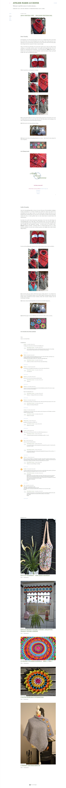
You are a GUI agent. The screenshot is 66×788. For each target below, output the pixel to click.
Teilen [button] (10, 13)
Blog (19, 8)
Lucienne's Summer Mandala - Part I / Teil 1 (36, 661)
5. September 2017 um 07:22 (39, 491)
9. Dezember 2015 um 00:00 (31, 366)
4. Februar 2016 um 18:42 (38, 443)
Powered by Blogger (34, 784)
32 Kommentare (26, 767)
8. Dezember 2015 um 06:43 (39, 360)
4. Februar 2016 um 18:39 (38, 433)
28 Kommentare (26, 633)
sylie (24, 485)
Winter (10, 20)
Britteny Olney (26, 420)
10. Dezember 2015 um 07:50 (31, 386)
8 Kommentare (26, 699)
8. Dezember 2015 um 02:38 (30, 355)
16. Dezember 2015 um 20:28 (39, 403)
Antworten (26, 364)
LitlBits (25, 355)
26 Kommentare (26, 663)
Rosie (24, 440)
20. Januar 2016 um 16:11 (32, 420)
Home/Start (15, 8)
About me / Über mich (24, 8)
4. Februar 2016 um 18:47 (38, 449)
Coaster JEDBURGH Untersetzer (32, 697)
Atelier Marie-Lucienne (26, 3)
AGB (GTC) (40, 8)
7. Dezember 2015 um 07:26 (31, 344)
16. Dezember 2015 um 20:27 (39, 393)
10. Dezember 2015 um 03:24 (31, 376)
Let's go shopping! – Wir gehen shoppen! (35, 575)
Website (38, 193)
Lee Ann (25, 430)
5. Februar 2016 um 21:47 (30, 457)
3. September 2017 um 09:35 (30, 485)
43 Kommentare (26, 577)
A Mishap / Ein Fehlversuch (30, 765)
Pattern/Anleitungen (33, 8)
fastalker (25, 468)
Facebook (38, 191)
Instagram (38, 190)
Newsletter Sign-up (43, 188)
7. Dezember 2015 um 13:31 (39, 347)
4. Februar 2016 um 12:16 (30, 430)
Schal (10, 19)
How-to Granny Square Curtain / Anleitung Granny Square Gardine (37, 630)
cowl (10, 17)
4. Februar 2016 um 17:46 (29, 440)
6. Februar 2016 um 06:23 (38, 462)
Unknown (25, 366)
